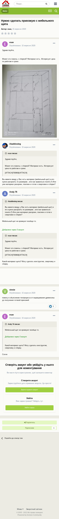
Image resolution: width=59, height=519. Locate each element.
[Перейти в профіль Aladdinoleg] (5, 145)
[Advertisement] (22, 277)
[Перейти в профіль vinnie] (5, 291)
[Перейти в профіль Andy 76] (5, 193)
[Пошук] (46, 4)
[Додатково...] (54, 43)
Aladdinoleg (15, 144)
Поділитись (30, 422)
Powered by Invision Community (30, 515)
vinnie (12, 290)
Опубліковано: (22, 46)
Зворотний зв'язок (34, 509)
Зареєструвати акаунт (29, 390)
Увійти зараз (29, 408)
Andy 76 (13, 192)
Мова (19, 509)
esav (9, 29)
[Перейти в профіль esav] (5, 44)
